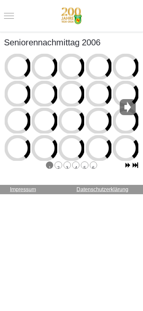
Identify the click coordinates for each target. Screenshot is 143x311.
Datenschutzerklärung (102, 189)
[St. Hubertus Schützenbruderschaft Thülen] (71, 16)
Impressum (23, 189)
